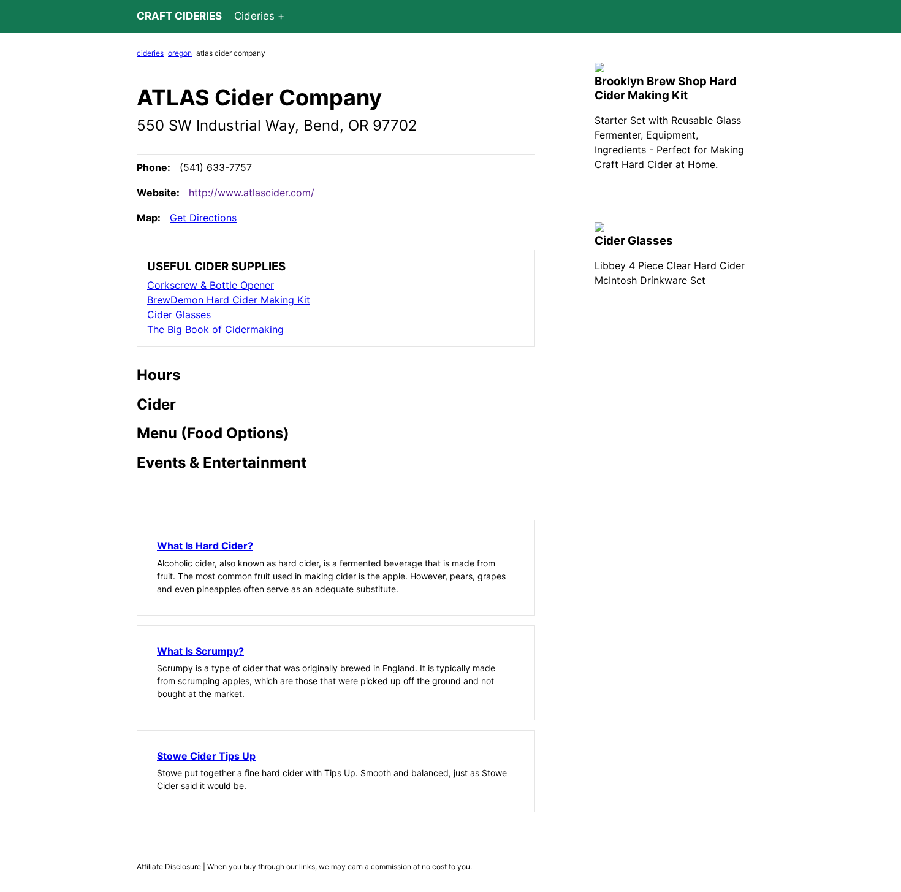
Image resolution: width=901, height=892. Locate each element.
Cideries (254, 16)
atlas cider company (230, 53)
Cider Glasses (179, 314)
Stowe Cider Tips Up (206, 756)
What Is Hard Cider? (205, 545)
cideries (150, 53)
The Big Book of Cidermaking (215, 329)
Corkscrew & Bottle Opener (210, 285)
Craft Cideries (179, 16)
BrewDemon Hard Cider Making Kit (228, 300)
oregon (180, 53)
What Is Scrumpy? (200, 651)
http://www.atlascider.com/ (251, 192)
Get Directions (203, 218)
